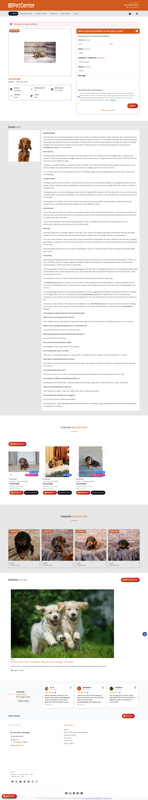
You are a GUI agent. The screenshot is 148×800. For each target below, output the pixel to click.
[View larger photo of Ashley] (103, 449)
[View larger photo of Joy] (70, 449)
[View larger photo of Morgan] (36, 449)
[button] (138, 696)
